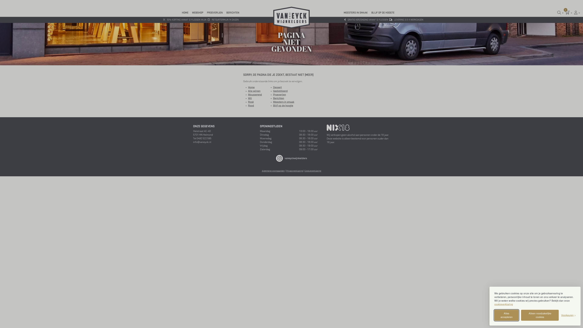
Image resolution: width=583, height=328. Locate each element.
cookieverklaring (503, 304)
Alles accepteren (507, 315)
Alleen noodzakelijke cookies (540, 315)
